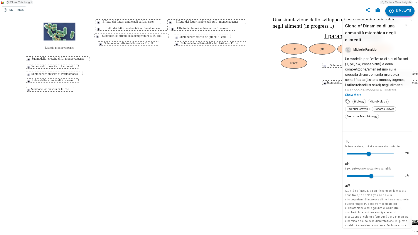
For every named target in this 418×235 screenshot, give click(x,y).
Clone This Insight (21, 2)
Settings (16, 9)
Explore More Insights (398, 2)
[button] (359, 101)
